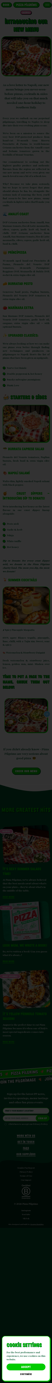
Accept (26, 1367)
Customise (26, 1374)
